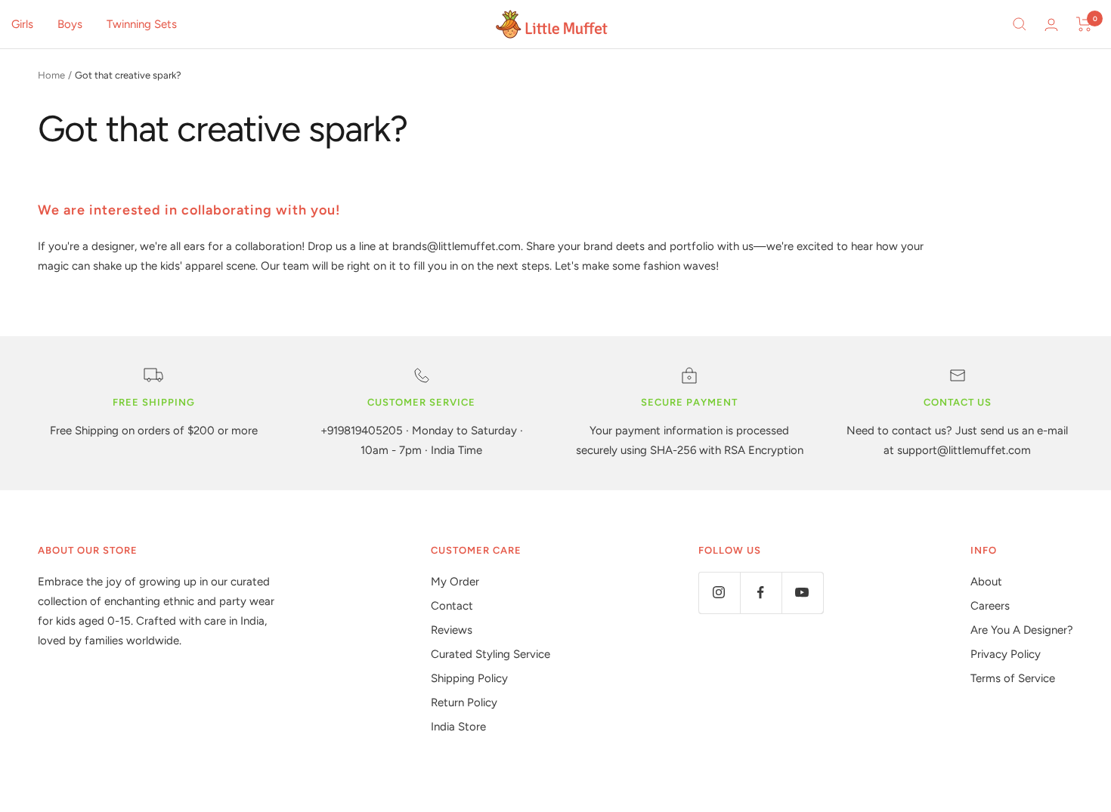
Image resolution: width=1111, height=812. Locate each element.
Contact (452, 606)
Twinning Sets (142, 24)
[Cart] (1084, 24)
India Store (458, 726)
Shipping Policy (469, 678)
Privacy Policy (1005, 654)
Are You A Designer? (1021, 630)
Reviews (451, 630)
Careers (990, 606)
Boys (69, 24)
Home (51, 75)
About (986, 581)
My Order (455, 581)
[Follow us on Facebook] (760, 592)
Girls (22, 24)
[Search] (1019, 24)
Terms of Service (1012, 678)
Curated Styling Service (490, 654)
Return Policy (464, 702)
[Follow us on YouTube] (802, 592)
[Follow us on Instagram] (719, 592)
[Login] (1051, 24)
